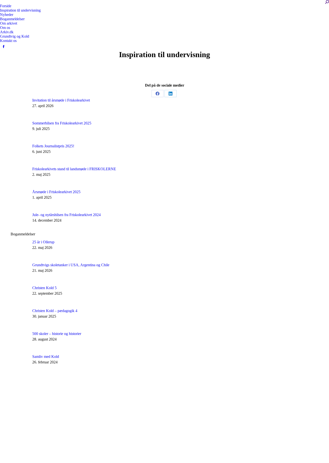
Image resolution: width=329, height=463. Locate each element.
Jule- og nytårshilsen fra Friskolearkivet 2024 (66, 215)
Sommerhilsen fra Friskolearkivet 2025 (61, 123)
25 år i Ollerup (43, 242)
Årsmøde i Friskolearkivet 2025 (56, 192)
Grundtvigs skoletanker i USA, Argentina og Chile (70, 265)
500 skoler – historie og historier (56, 334)
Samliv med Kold (45, 356)
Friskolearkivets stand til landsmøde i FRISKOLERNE (74, 169)
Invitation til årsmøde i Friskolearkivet (61, 100)
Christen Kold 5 (44, 288)
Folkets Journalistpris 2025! (53, 146)
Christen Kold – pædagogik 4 (54, 311)
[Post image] (20, 107)
